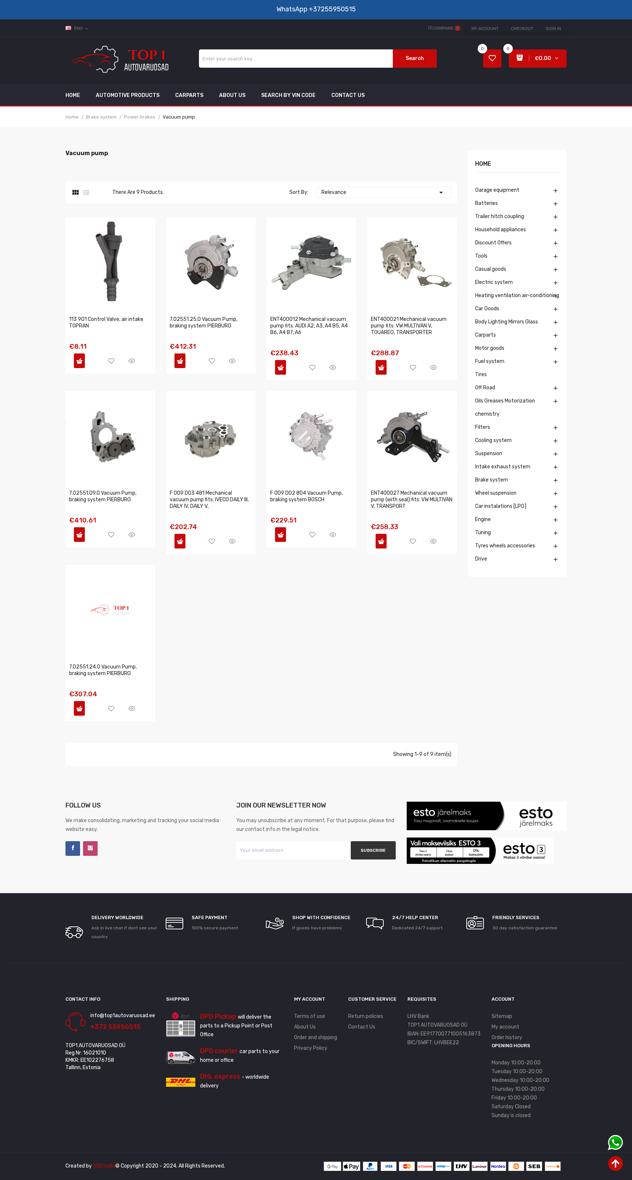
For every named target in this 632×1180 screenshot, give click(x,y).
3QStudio (104, 1166)
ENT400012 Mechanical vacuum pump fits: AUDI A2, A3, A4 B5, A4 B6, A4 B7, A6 (309, 326)
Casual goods (490, 269)
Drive (481, 559)
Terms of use (309, 1016)
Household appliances (500, 229)
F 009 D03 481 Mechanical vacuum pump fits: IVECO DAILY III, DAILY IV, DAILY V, (209, 499)
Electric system (494, 282)
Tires (481, 374)
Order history (507, 1037)
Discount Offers (493, 243)
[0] (492, 58)
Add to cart (79, 360)
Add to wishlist (111, 360)
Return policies (365, 1016)
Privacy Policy (310, 1048)
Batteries (486, 203)
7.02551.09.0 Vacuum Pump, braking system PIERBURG (102, 496)
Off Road (485, 388)
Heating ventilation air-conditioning (517, 295)
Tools (481, 256)
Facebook (72, 848)
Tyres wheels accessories (505, 546)
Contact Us (361, 1027)
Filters (482, 427)
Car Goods (487, 309)
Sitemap (502, 1016)
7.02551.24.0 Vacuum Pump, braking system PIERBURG (103, 670)
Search (415, 58)
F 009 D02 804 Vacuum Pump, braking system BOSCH (306, 496)
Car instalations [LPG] (500, 506)
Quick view (131, 360)
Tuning (483, 532)
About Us (305, 1027)
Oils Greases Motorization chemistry (505, 407)
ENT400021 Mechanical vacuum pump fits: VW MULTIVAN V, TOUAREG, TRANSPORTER (409, 326)
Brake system (491, 480)
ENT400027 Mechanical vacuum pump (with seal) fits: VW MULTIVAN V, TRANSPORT (411, 499)
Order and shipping (315, 1037)
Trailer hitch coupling (499, 216)
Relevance (383, 192)
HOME (483, 164)
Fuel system (489, 361)
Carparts (485, 335)
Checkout (522, 28)
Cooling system (493, 440)
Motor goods (489, 348)
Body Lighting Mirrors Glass (506, 322)
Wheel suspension (495, 493)
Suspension (488, 453)
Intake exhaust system (502, 467)
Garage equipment (497, 190)
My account (485, 28)
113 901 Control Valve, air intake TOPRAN (106, 322)
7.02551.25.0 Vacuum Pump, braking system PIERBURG (203, 322)
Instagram (90, 848)
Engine (483, 519)
